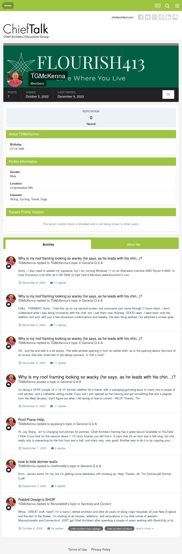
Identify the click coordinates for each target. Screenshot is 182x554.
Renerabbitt (59, 504)
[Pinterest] (161, 17)
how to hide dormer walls (37, 461)
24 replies (56, 528)
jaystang (56, 424)
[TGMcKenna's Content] (168, 94)
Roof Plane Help (31, 419)
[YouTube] (147, 17)
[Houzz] (168, 17)
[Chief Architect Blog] (175, 17)
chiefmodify (59, 466)
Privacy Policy (101, 549)
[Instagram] (154, 17)
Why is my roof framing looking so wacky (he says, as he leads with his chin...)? (80, 258)
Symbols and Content (96, 504)
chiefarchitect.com (122, 17)
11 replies (59, 282)
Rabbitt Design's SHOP (36, 499)
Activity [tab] (48, 244)
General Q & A (92, 262)
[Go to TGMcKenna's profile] (11, 261)
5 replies (60, 486)
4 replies (60, 448)
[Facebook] (141, 17)
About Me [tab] (133, 244)
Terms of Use (77, 549)
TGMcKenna (27, 262)
